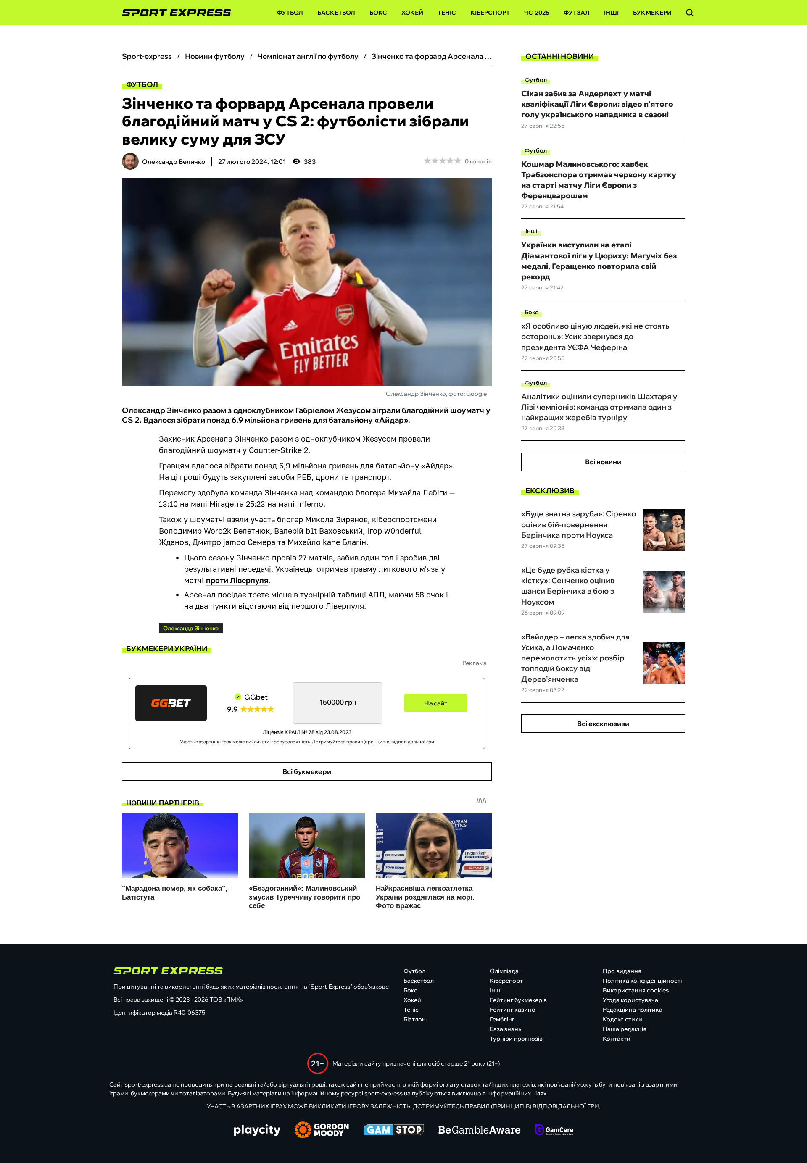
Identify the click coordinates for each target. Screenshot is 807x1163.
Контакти (616, 1038)
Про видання (622, 971)
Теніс (447, 12)
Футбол (290, 12)
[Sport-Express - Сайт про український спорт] (172, 12)
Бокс (378, 12)
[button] (690, 13)
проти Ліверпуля (237, 580)
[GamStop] (393, 1130)
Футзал (577, 12)
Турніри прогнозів (516, 1038)
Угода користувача (630, 1000)
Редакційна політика (632, 1009)
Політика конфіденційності (642, 980)
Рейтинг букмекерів (518, 1000)
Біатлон (415, 1019)
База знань (505, 1029)
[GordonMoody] (322, 1130)
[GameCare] (554, 1130)
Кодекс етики (622, 1019)
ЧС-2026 (536, 12)
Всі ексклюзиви (603, 723)
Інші (611, 12)
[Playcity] (257, 1130)
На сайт (436, 703)
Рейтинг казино (512, 1009)
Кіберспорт (490, 12)
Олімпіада (504, 971)
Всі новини (603, 462)
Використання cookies (636, 990)
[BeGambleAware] (479, 1131)
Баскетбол (336, 12)
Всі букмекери (306, 771)
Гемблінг (502, 1019)
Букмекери (652, 12)
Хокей (412, 12)
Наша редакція (624, 1029)
